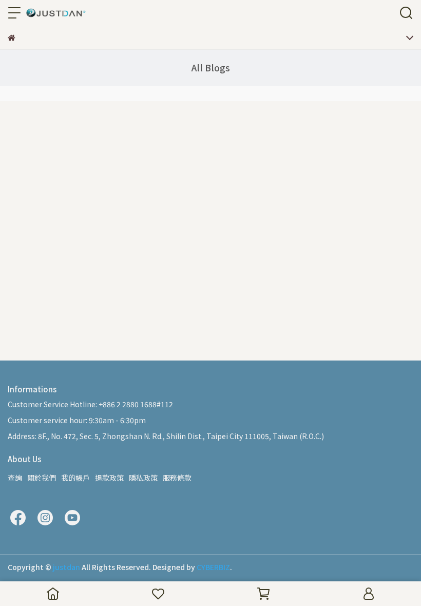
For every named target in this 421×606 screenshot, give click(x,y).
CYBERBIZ (213, 567)
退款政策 (109, 477)
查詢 (15, 477)
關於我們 (41, 477)
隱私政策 (143, 477)
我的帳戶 (75, 477)
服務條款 (177, 477)
